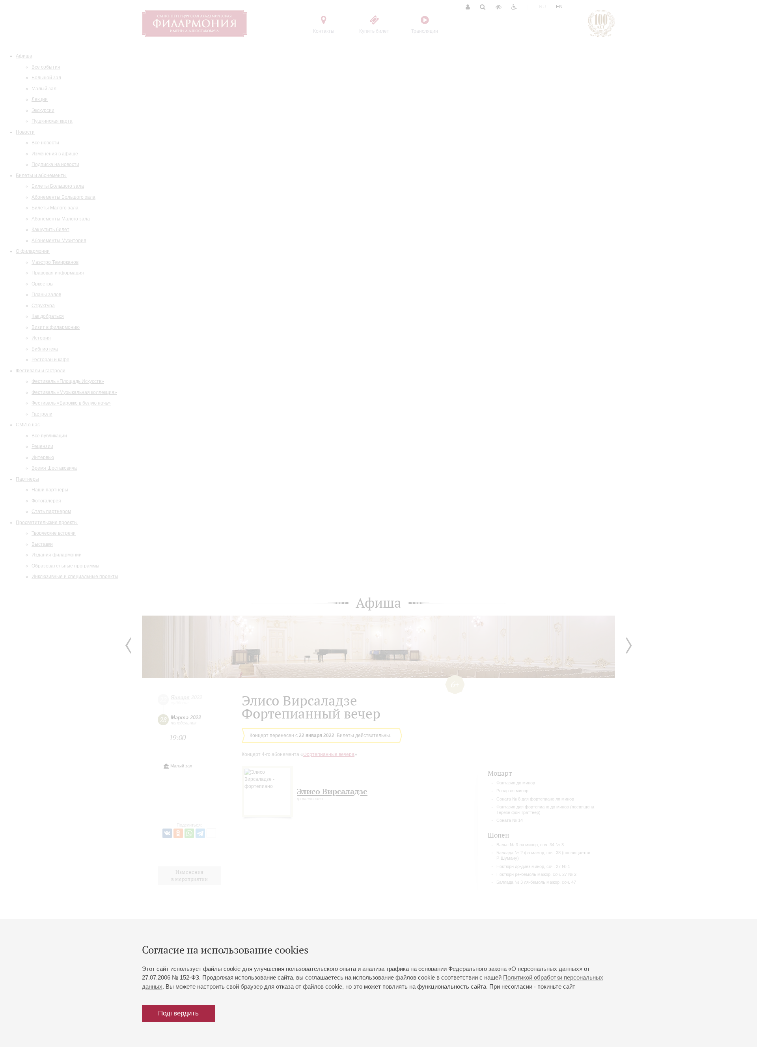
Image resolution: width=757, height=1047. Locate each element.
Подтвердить (178, 1013)
